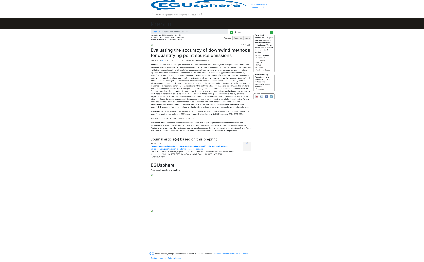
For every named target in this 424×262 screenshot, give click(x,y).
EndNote (259, 68)
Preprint (259, 55)
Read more (260, 89)
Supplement (260, 60)
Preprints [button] (183, 15)
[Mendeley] (256, 96)
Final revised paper (263, 70)
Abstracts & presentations (167, 15)
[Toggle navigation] (270, 5)
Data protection (174, 258)
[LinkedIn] (271, 96)
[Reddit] (261, 96)
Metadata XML (261, 58)
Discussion (238, 38)
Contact (154, 258)
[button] (235, 32)
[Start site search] (231, 32)
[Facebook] (266, 96)
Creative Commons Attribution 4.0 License (230, 254)
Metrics (247, 38)
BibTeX (258, 65)
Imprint (163, 258)
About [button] (193, 15)
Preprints (156, 31)
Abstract (227, 38)
